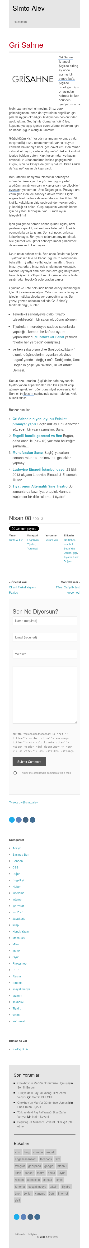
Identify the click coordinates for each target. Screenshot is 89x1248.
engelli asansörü (26, 1159)
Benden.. (18, 861)
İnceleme (18, 893)
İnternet (17, 899)
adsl (17, 1152)
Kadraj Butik (20, 1049)
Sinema (18, 983)
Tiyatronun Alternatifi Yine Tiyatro (41, 486)
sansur (47, 1180)
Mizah (16, 944)
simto (59, 1180)
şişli (75, 552)
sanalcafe (33, 1180)
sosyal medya (21, 989)
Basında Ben (21, 854)
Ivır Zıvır (18, 912)
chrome (38, 1152)
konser (29, 1173)
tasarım (17, 995)
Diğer (16, 874)
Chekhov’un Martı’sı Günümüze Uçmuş (42, 1083)
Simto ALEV (16, 540)
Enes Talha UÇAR (29, 1107)
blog (27, 1152)
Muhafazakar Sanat (49, 336)
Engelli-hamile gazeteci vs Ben (38, 435)
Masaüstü (19, 938)
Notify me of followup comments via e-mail (46, 772)
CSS (16, 867)
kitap (16, 925)
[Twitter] (12, 820)
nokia (51, 1173)
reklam (19, 1180)
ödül (52, 1193)
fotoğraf (20, 1166)
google (48, 1166)
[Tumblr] (25, 820)
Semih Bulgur (26, 1087)
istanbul (68, 544)
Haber (17, 886)
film (58, 1159)
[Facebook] (19, 820)
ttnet (17, 1193)
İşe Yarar (18, 906)
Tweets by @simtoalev (23, 802)
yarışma (40, 1193)
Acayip (17, 848)
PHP (16, 970)
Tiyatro (31, 544)
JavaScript (19, 918)
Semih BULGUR (42, 1097)
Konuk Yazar (21, 931)
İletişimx (32, 1234)
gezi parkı (34, 1166)
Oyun (16, 957)
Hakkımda (20, 21)
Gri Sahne (26, 44)
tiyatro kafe (66, 78)
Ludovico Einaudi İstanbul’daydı (39, 469)
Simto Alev (29, 8)
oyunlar (14, 189)
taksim (54, 1186)
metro (40, 1173)
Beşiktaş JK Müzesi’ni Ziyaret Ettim (39, 1122)
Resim (17, 976)
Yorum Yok (52, 540)
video (16, 1015)
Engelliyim (33, 540)
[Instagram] (32, 820)
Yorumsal (32, 548)
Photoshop (20, 963)
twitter (28, 1193)
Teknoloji (18, 1002)
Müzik (16, 950)
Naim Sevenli (41, 1116)
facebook (46, 1159)
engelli (51, 1152)
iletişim (28, 393)
